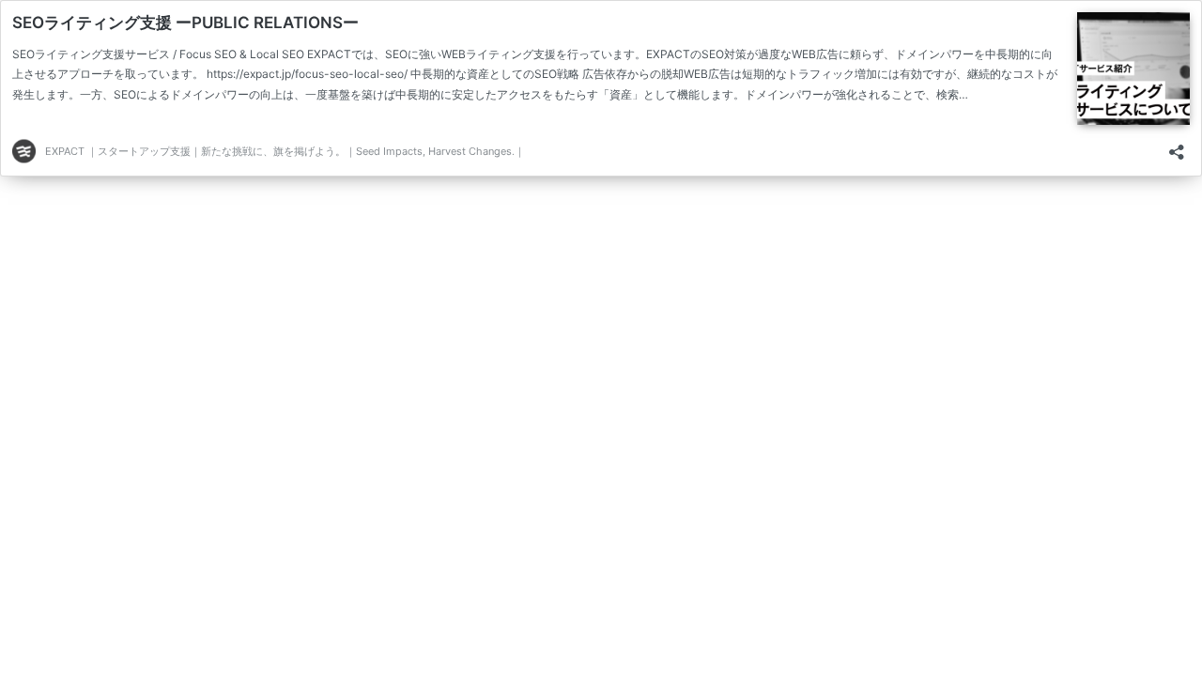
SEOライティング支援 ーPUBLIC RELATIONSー (185, 22)
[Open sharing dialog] (1176, 146)
